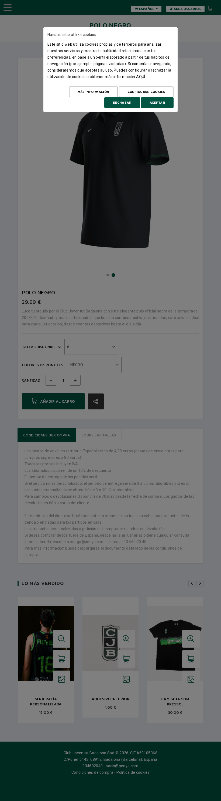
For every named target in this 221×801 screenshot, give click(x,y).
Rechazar (122, 102)
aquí (140, 77)
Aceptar (157, 102)
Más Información (93, 91)
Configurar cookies (146, 91)
